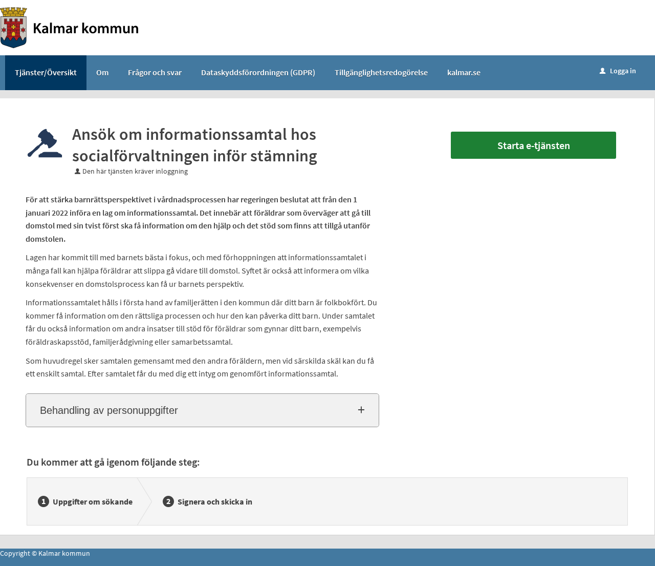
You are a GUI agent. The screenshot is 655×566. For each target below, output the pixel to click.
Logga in (618, 70)
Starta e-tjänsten (533, 145)
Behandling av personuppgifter (109, 410)
